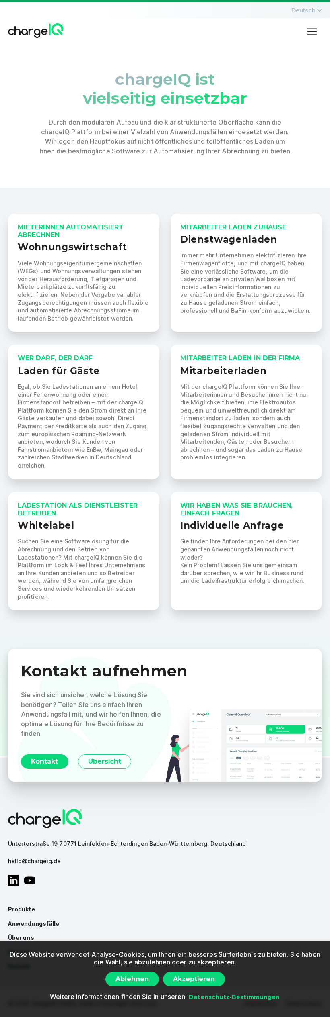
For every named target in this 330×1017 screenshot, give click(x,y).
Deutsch (303, 10)
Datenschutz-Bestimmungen (234, 997)
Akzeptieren (194, 979)
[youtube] (29, 880)
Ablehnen (132, 979)
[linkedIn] (13, 880)
